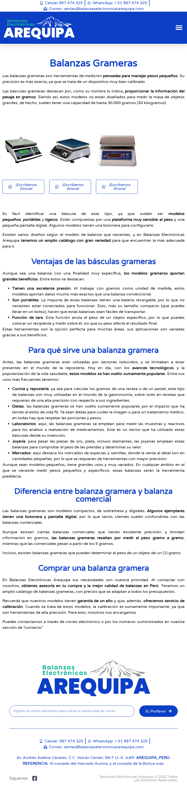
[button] (179, 27)
